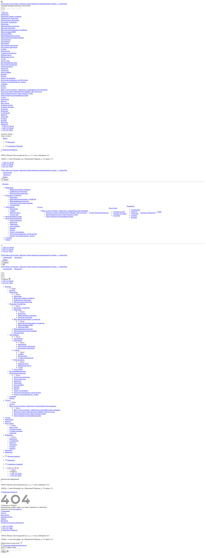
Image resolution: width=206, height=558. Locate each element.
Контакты (4, 521)
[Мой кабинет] (2, 271)
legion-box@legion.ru (9, 150)
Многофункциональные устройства (31, 323)
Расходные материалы (22, 377)
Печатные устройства (22, 308)
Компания (13, 439)
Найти (4, 552)
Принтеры (22, 313)
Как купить (13, 427)
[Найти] (2, 10)
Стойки (21, 354)
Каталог (12, 290)
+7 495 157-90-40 (7, 126)
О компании (5, 511)
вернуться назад (7, 509)
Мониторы (18, 296)
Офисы (3, 519)
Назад (14, 288)
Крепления (22, 344)
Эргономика (18, 338)
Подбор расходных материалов (12, 523)
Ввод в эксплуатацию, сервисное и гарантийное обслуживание (37, 410)
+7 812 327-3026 (7, 528)
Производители (6, 517)
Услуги (12, 404)
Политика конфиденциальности (15, 545)
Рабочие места (23, 364)
